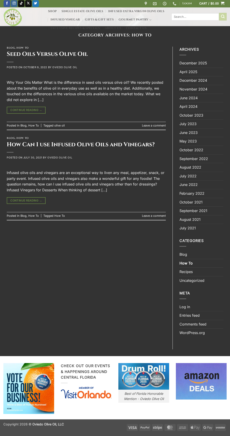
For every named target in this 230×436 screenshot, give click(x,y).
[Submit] (223, 16)
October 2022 (191, 150)
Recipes (186, 271)
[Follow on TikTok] (21, 3)
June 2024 (188, 98)
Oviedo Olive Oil (64, 67)
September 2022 (193, 158)
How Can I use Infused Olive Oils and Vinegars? (81, 145)
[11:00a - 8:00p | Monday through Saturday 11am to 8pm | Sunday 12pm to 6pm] (165, 3)
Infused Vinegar (65, 20)
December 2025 (193, 63)
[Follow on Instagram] (14, 3)
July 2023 (188, 124)
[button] (187, 4)
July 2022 (188, 176)
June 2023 (188, 132)
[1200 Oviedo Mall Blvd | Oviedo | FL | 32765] (146, 3)
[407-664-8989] (175, 3)
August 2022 (190, 167)
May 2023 (188, 141)
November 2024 (193, 89)
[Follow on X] (28, 3)
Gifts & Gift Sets (99, 20)
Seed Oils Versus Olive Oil (47, 54)
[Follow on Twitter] (35, 3)
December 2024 (193, 80)
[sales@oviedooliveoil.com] (155, 3)
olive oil (59, 125)
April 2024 (188, 106)
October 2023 (191, 115)
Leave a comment (154, 125)
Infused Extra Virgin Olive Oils (136, 11)
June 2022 (188, 184)
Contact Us (136, 28)
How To (22, 48)
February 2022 (191, 193)
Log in (184, 307)
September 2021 (193, 210)
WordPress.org (192, 332)
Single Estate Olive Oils (82, 11)
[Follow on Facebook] (7, 3)
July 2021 (187, 228)
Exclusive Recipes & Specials (75, 28)
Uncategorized (191, 280)
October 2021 (191, 202)
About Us (113, 28)
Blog (11, 48)
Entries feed (189, 315)
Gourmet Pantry (133, 20)
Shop (52, 11)
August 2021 (190, 219)
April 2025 (188, 72)
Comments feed (192, 324)
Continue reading (26, 110)
